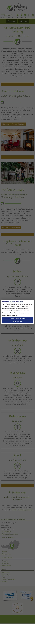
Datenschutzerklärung (9, 315)
